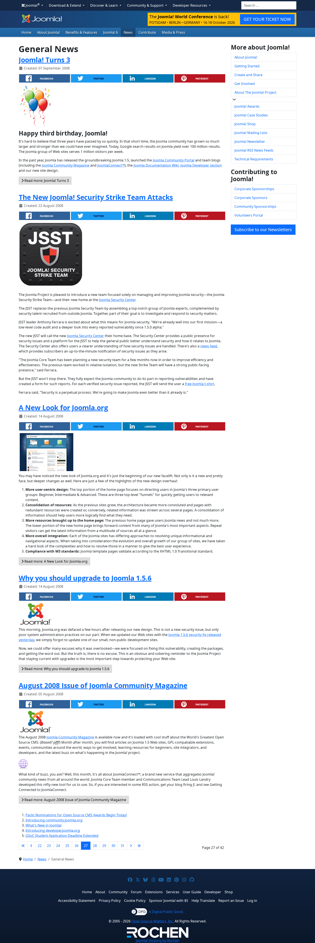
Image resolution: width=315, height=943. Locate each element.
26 (76, 845)
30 (113, 845)
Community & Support (145, 5)
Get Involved (244, 83)
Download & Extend (65, 5)
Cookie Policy (135, 900)
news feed (208, 346)
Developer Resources (190, 5)
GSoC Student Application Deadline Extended (62, 835)
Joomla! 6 (110, 32)
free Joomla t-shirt (199, 383)
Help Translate (203, 900)
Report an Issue (231, 900)
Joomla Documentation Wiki (156, 165)
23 (49, 845)
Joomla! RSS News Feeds (253, 150)
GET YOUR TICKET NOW (267, 19)
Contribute (147, 32)
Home (26, 32)
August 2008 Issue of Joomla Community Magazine (103, 685)
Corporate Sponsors (250, 197)
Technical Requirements (253, 159)
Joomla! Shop (245, 124)
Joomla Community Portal (173, 160)
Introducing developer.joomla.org (53, 830)
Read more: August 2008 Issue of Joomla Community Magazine (75, 799)
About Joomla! (48, 32)
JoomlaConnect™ (110, 165)
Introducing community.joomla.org (54, 820)
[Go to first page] (23, 846)
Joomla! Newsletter (249, 141)
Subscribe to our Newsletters (263, 229)
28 (95, 845)
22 (40, 845)
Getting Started (247, 66)
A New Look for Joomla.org (63, 407)
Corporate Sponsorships (254, 189)
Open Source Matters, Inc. (152, 921)
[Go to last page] (139, 846)
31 (122, 845)
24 (58, 845)
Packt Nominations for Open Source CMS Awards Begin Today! (76, 815)
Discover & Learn (104, 5)
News (128, 32)
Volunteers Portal (248, 215)
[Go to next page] (131, 846)
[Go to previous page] (31, 846)
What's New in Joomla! (44, 825)
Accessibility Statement (76, 900)
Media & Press (173, 32)
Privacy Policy (110, 900)
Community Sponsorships (255, 206)
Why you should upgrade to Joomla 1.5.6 (85, 578)
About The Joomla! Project (255, 92)
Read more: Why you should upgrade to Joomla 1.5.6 (66, 668)
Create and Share (248, 74)
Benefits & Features (81, 32)
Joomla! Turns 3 (44, 59)
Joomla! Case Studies (251, 115)
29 (104, 845)
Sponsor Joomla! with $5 (168, 900)
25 (67, 845)
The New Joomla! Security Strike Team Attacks (96, 197)
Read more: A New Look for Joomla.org (55, 561)
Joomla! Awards (247, 106)
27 (86, 845)
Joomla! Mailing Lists (250, 132)
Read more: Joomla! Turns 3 (46, 180)
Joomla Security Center (117, 299)
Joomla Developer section (201, 165)
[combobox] (268, 5)
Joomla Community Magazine (65, 165)
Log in (252, 900)
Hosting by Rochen (157, 940)
